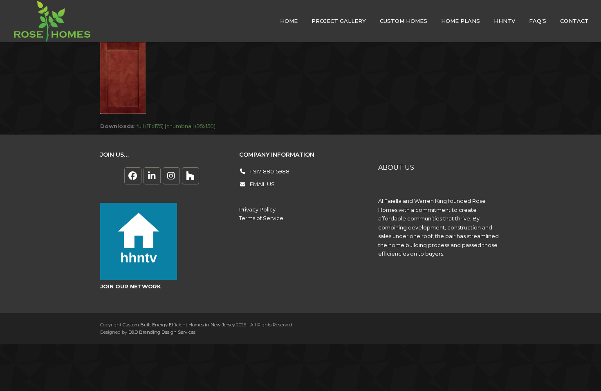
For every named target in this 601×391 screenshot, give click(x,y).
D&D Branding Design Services (161, 332)
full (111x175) (150, 126)
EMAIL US (262, 184)
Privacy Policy (257, 209)
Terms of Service (261, 218)
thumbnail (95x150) (191, 126)
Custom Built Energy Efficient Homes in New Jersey (179, 325)
